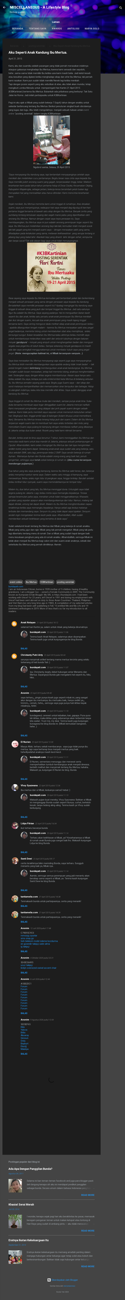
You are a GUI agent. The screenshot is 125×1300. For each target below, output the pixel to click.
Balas (24, 648)
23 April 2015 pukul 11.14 (57, 833)
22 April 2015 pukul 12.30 (42, 742)
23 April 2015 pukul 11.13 (57, 795)
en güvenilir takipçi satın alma (35, 943)
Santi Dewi (26, 858)
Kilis (23, 1027)
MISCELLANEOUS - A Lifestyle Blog (39, 7)
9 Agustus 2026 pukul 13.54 (42, 1020)
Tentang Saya (37, 28)
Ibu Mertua (31, 582)
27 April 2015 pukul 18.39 (49, 912)
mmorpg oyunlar (29, 935)
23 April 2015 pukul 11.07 (57, 667)
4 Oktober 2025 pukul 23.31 (42, 958)
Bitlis (23, 1032)
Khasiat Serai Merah (21, 1204)
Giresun (24, 1038)
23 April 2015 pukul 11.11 (57, 757)
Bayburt (24, 1043)
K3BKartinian (47, 582)
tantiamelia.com (29, 896)
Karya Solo (92, 28)
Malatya (25, 1049)
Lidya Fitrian (27, 823)
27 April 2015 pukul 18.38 (49, 897)
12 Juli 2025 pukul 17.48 (40, 928)
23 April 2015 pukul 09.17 (44, 859)
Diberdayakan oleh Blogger (64, 1280)
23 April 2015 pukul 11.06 (57, 632)
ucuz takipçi (27, 965)
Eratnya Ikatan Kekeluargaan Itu (29, 1240)
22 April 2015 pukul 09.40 (41, 693)
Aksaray (25, 1035)
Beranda (17, 28)
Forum (24, 986)
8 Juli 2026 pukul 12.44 (40, 979)
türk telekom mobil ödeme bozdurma (39, 941)
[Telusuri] (121, 8)
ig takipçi (25, 946)
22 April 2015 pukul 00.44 (54, 655)
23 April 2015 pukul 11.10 (57, 711)
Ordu (23, 1040)
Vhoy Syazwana (29, 785)
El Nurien (26, 742)
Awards (57, 28)
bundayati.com (38, 632)
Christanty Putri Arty (32, 655)
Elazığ (24, 1046)
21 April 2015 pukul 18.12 (47, 622)
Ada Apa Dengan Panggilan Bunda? (30, 1168)
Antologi (73, 28)
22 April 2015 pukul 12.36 (49, 785)
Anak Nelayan (28, 622)
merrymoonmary (69, 1286)
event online (16, 582)
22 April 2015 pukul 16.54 (46, 823)
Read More (88, 1195)
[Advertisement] (113, 84)
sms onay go (27, 938)
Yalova (24, 1029)
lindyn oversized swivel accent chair (38, 968)
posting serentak (37, 46)
